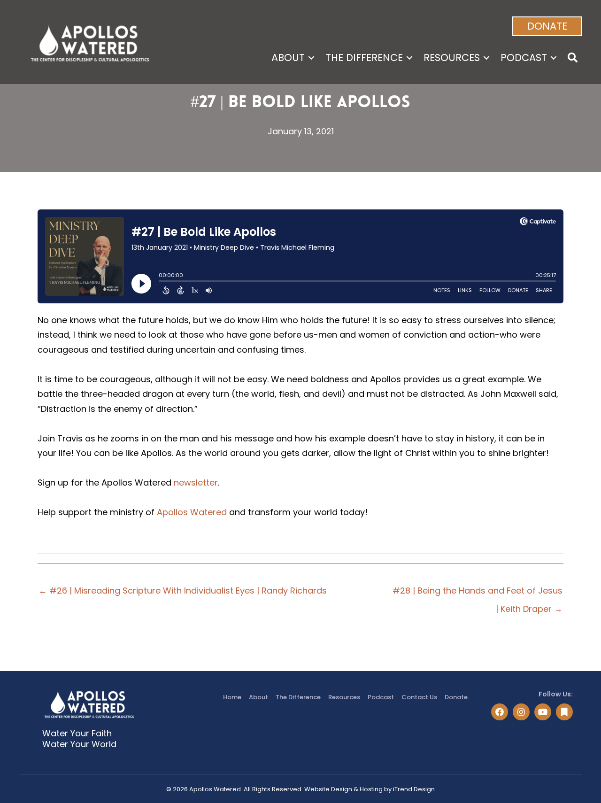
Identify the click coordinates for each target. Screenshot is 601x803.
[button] (547, 26)
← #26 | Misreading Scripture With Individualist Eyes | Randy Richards (183, 590)
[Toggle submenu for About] (311, 57)
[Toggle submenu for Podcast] (553, 57)
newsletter (196, 482)
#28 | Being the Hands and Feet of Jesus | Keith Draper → (477, 593)
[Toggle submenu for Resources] (486, 57)
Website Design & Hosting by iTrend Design (369, 789)
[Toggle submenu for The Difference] (409, 57)
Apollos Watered (192, 512)
